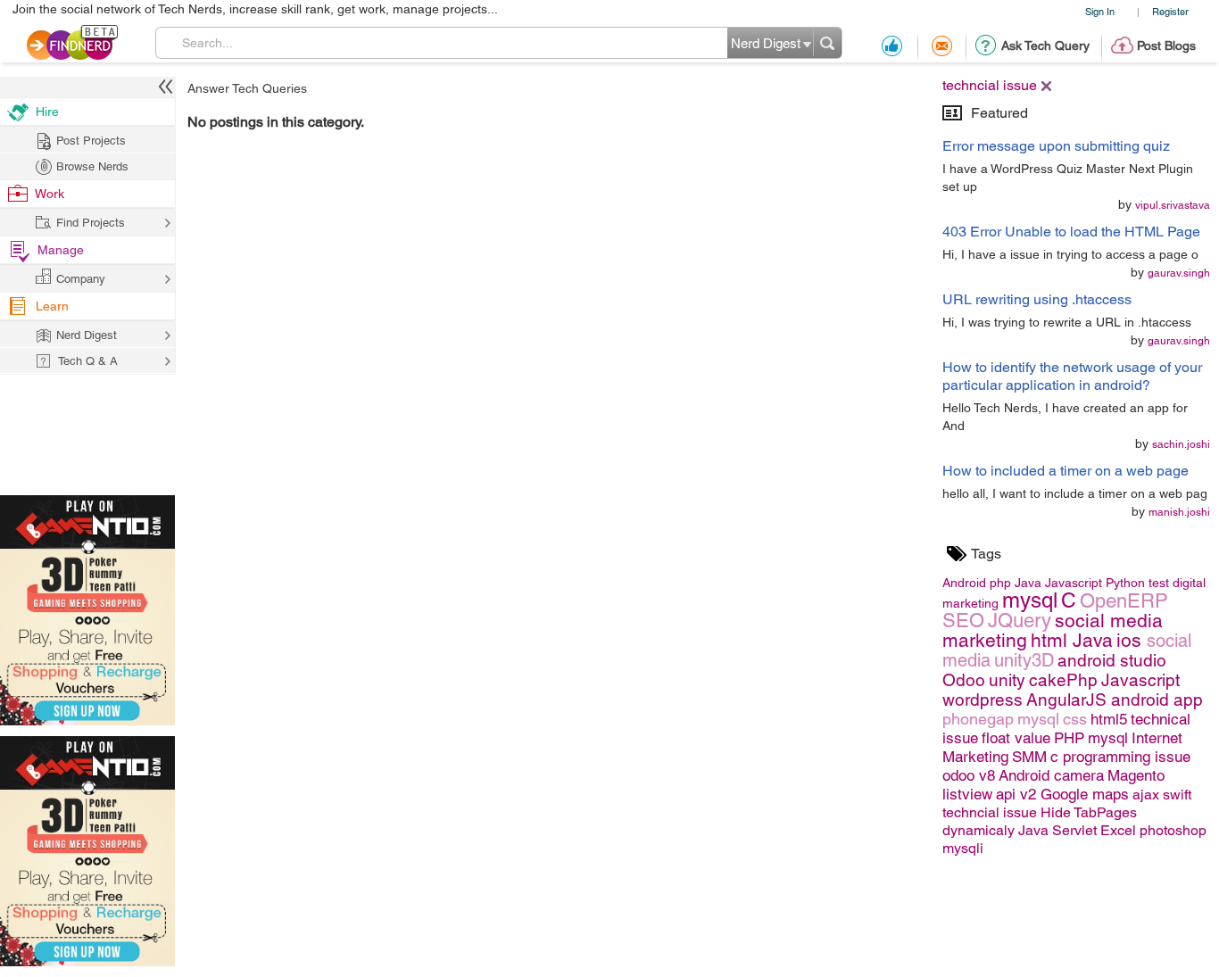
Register (1170, 11)
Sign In (1100, 11)
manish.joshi (1179, 512)
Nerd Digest (86, 335)
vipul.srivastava (1172, 205)
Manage (60, 250)
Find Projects (90, 222)
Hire (47, 111)
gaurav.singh (1179, 273)
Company (80, 279)
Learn (52, 306)
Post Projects (91, 140)
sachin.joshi (1181, 444)
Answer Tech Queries (247, 88)
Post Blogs (1166, 45)
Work (49, 193)
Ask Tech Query (1045, 45)
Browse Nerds (92, 166)
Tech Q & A (88, 361)
